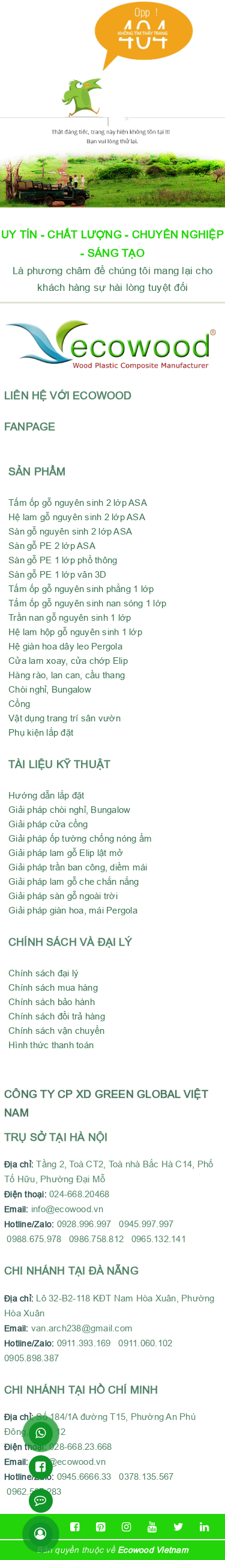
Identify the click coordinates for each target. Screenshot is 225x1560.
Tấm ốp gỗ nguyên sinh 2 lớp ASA (77, 502)
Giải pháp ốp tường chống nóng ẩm (80, 838)
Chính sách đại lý (43, 973)
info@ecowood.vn (67, 1209)
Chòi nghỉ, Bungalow (49, 689)
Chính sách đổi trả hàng (56, 1016)
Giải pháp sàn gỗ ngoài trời (63, 896)
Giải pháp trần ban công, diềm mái (77, 867)
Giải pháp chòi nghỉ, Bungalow (69, 810)
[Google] (100, 1527)
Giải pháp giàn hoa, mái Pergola (72, 910)
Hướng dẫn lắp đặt (46, 795)
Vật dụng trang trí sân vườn (64, 718)
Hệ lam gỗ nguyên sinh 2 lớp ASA (76, 517)
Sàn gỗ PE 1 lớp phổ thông (62, 560)
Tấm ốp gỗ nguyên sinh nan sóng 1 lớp (87, 603)
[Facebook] (74, 1527)
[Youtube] (152, 1527)
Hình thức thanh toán (51, 1045)
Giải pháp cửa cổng (48, 824)
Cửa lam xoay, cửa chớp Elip (68, 660)
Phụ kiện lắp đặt (40, 732)
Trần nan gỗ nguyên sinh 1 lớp (69, 617)
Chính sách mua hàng (53, 987)
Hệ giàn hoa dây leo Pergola (65, 646)
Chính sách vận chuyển (56, 1030)
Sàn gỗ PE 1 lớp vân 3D (57, 574)
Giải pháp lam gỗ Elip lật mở (65, 853)
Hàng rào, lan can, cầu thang (66, 675)
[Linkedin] (204, 1527)
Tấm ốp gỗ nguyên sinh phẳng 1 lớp (81, 589)
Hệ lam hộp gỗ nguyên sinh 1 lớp (75, 632)
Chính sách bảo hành (51, 1002)
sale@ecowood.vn (68, 1461)
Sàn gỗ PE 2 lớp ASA (51, 546)
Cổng (19, 704)
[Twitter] (178, 1527)
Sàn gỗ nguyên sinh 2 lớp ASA (70, 531)
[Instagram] (126, 1527)
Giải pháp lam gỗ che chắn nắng (73, 881)
